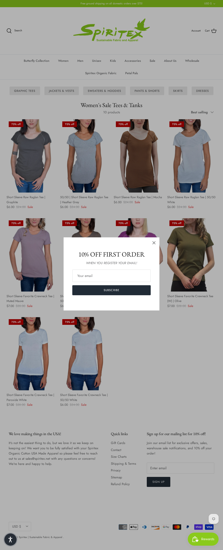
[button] (10, 540)
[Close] (154, 243)
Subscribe (111, 290)
